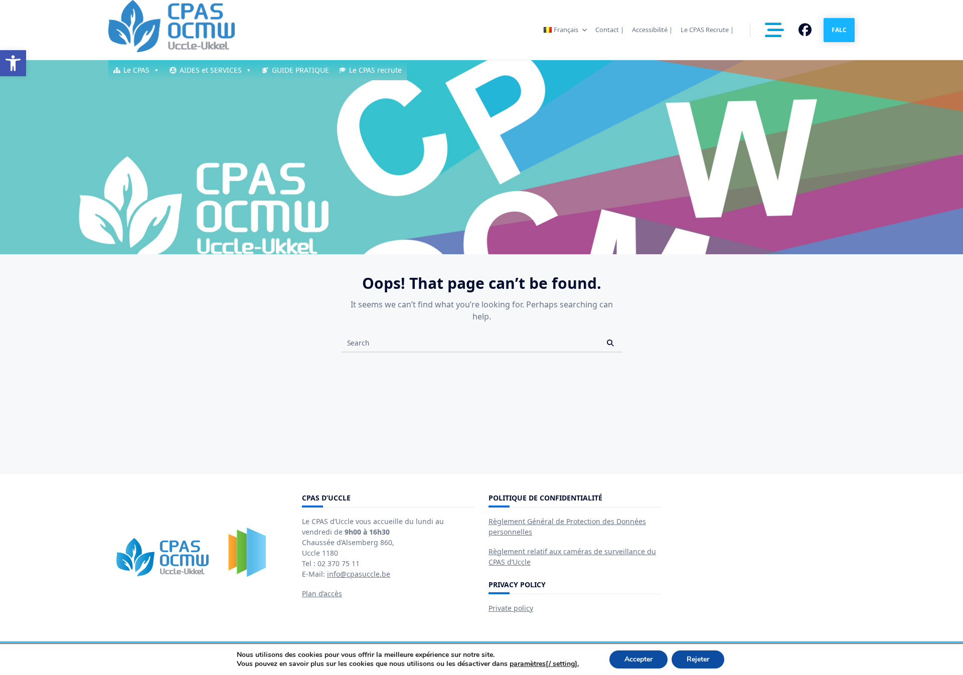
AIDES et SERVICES (211, 70)
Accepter (638, 659)
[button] (13, 63)
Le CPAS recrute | (707, 29)
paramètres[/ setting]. (544, 663)
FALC (839, 30)
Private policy (511, 608)
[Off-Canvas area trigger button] (774, 30)
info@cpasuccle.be (358, 574)
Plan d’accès (322, 593)
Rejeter (698, 659)
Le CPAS (136, 70)
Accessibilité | (652, 29)
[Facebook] (805, 30)
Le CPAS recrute (375, 70)
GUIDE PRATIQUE (300, 70)
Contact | (609, 29)
